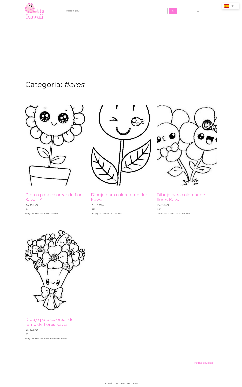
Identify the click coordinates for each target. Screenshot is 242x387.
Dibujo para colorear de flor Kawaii (119, 197)
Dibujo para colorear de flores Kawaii (181, 197)
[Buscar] (173, 11)
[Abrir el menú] (198, 10)
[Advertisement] (121, 44)
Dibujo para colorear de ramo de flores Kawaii (49, 322)
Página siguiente (205, 362)
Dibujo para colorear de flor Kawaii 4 (53, 197)
